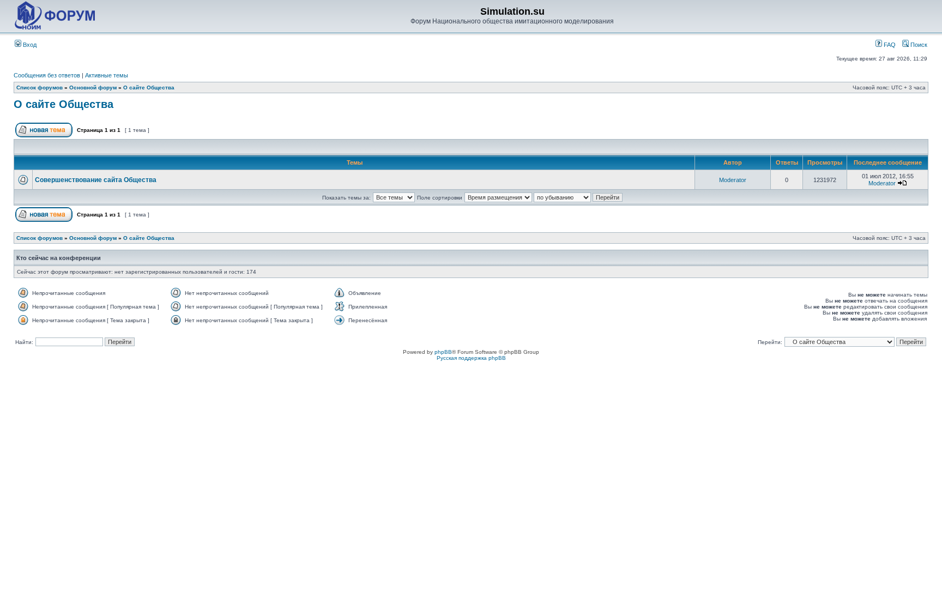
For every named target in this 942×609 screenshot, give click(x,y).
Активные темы (106, 75)
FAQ (889, 44)
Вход (29, 44)
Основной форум (93, 88)
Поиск (918, 44)
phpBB (443, 352)
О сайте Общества (148, 88)
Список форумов (39, 88)
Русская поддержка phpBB (471, 358)
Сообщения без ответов (47, 75)
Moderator (732, 180)
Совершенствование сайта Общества (95, 180)
